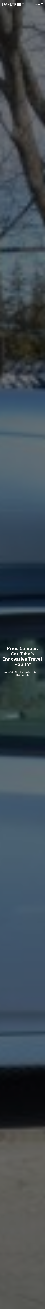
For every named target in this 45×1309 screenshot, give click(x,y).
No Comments (22, 675)
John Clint (26, 672)
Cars (36, 672)
